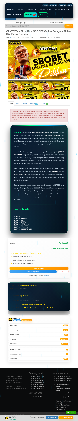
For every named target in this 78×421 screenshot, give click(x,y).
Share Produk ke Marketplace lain (61, 408)
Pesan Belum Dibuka (38, 349)
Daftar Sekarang (52, 417)
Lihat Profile (17, 320)
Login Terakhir (38, 344)
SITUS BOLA (32, 10)
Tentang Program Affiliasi (63, 380)
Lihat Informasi (39, 268)
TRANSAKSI (62, 5)
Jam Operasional (38, 389)
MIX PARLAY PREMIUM (14, 15)
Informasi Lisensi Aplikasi (63, 393)
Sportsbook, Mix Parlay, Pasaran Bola (32, 304)
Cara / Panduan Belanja (63, 376)
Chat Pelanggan (27, 320)
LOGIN (43, 15)
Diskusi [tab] (34, 103)
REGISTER (30, 15)
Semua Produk (38, 325)
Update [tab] (25, 103)
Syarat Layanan (38, 380)
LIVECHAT (54, 5)
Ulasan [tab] (44, 103)
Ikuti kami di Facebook (63, 405)
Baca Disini (46, 275)
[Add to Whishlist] (63, 271)
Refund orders (38, 359)
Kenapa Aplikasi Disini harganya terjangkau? (62, 396)
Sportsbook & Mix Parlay (28, 285)
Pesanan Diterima (38, 334)
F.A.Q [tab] (17, 103)
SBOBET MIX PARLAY (62, 10)
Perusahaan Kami (38, 376)
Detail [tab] (11, 103)
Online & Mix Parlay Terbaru (33, 253)
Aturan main (36, 378)
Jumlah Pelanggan (38, 330)
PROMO (70, 5)
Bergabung (38, 339)
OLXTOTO (10, 10)
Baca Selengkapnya (33, 272)
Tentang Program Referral (64, 378)
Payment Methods (38, 385)
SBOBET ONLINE (45, 10)
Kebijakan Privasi (38, 383)
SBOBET (21, 10)
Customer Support (38, 387)
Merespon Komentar (38, 354)
